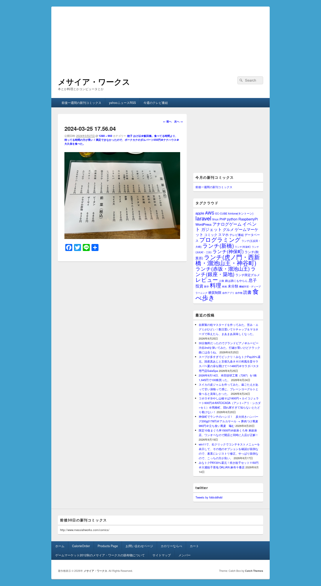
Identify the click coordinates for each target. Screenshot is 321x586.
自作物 (238, 292)
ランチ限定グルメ (247, 275)
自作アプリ (228, 292)
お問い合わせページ (139, 546)
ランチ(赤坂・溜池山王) (222, 268)
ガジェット (211, 229)
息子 (253, 280)
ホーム (59, 546)
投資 (199, 286)
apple (199, 213)
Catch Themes (254, 571)
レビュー (206, 279)
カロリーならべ (171, 546)
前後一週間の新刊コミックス (81, 102)
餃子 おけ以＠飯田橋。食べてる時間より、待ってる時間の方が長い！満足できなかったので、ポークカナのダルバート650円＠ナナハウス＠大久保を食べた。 (121, 140)
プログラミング (220, 239)
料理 (215, 285)
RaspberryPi (248, 219)
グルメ (228, 229)
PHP (222, 219)
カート (194, 546)
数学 (206, 286)
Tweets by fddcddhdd (208, 497)
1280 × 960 (105, 136)
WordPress (203, 224)
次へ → (178, 121)
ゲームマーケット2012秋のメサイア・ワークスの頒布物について (100, 555)
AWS (209, 213)
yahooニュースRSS (122, 102)
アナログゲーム (227, 224)
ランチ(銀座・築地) (225, 271)
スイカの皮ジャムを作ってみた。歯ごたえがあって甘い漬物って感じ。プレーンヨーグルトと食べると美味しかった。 (228, 389)
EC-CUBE (221, 213)
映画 (224, 286)
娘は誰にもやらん (236, 280)
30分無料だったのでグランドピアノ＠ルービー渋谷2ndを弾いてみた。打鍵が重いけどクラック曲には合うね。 (229, 347)
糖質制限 (214, 292)
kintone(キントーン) (240, 213)
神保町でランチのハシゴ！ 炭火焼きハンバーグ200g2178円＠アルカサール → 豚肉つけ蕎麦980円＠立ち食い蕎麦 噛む (228, 421)
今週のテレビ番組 (155, 102)
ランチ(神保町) (228, 251)
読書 (247, 292)
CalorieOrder (81, 546)
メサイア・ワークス (94, 81)
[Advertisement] (160, 37)
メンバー (184, 555)
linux (215, 219)
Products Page (108, 546)
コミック (210, 234)
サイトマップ (161, 555)
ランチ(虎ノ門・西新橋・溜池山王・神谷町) (227, 260)
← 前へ (167, 121)
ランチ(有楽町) (243, 246)
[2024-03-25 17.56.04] (122, 237)
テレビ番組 (237, 235)
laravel (203, 218)
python (232, 219)
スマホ (223, 234)
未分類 (233, 286)
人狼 (221, 280)
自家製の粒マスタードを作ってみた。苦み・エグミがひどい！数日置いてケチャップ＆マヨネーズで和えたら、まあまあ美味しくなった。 (228, 329)
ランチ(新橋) (218, 245)
